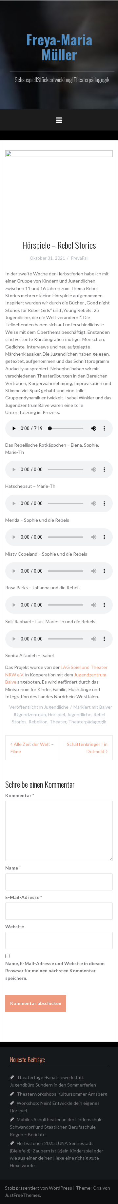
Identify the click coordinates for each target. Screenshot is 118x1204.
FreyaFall (79, 258)
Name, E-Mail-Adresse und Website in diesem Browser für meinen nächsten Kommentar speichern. (55, 971)
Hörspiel (56, 714)
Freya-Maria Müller (59, 46)
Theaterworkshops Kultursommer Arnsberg (62, 1094)
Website (14, 926)
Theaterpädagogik (87, 721)
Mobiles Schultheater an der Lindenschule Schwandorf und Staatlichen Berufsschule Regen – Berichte (56, 1127)
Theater (57, 721)
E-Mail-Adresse (23, 897)
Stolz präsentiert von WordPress (38, 1188)
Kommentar (19, 795)
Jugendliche (56, 707)
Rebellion (38, 721)
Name (13, 868)
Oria (97, 1188)
